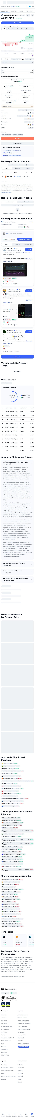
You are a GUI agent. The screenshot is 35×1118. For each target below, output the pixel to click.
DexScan (3, 1029)
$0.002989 (12, 830)
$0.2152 (11, 901)
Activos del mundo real (7, 1032)
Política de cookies (23, 1020)
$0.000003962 (12, 905)
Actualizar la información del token (12, 150)
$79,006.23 (11, 876)
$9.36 (12, 814)
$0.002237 (14, 848)
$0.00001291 (13, 853)
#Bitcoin (23, 253)
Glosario (3, 1073)
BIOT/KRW (17, 176)
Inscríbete (4, 1059)
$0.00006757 (13, 858)
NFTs (2, 1038)
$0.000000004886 (13, 828)
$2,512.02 (11, 812)
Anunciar (3, 1012)
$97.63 (10, 888)
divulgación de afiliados (6, 192)
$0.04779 (11, 878)
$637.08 (18, 825)
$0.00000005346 (12, 843)
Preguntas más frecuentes (8, 1070)
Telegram (20, 1065)
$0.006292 (12, 846)
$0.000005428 (13, 913)
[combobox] (17, 62)
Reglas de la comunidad (24, 1023)
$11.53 (11, 898)
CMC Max (4, 1018)
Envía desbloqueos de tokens (11, 152)
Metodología (21, 1032)
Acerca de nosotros (23, 1009)
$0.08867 (12, 908)
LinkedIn (20, 1076)
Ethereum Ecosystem (18, 134)
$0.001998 (13, 873)
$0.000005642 (13, 817)
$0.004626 (12, 918)
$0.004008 (12, 841)
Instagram (20, 1068)
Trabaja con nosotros (23, 1038)
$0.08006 (11, 915)
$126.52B (13, 6)
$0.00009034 (12, 860)
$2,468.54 (11, 886)
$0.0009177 (13, 856)
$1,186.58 (18, 838)
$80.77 (11, 893)
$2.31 (13, 920)
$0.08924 (9, 896)
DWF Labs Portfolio (6, 134)
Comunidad (21, 1062)
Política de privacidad (23, 1015)
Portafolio (3, 1041)
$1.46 (9, 881)
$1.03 (12, 851)
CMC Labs (4, 1015)
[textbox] (19, 235)
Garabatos (4, 1046)
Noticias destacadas (6, 1020)
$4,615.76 (12, 819)
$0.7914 (9, 910)
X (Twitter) (20, 1059)
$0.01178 (13, 883)
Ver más (31, 222)
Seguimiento (4, 1043)
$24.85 (18, 834)
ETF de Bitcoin (5, 1023)
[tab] (23, 59)
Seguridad (20, 1035)
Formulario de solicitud (7, 1062)
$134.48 (10, 822)
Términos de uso (22, 1012)
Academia (4, 1009)
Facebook (20, 1070)
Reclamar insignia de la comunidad (12, 155)
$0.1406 (11, 903)
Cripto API (4, 1026)
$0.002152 (18, 864)
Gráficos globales (6, 1035)
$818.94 (10, 891)
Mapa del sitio (5, 1049)
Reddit (19, 1073)
